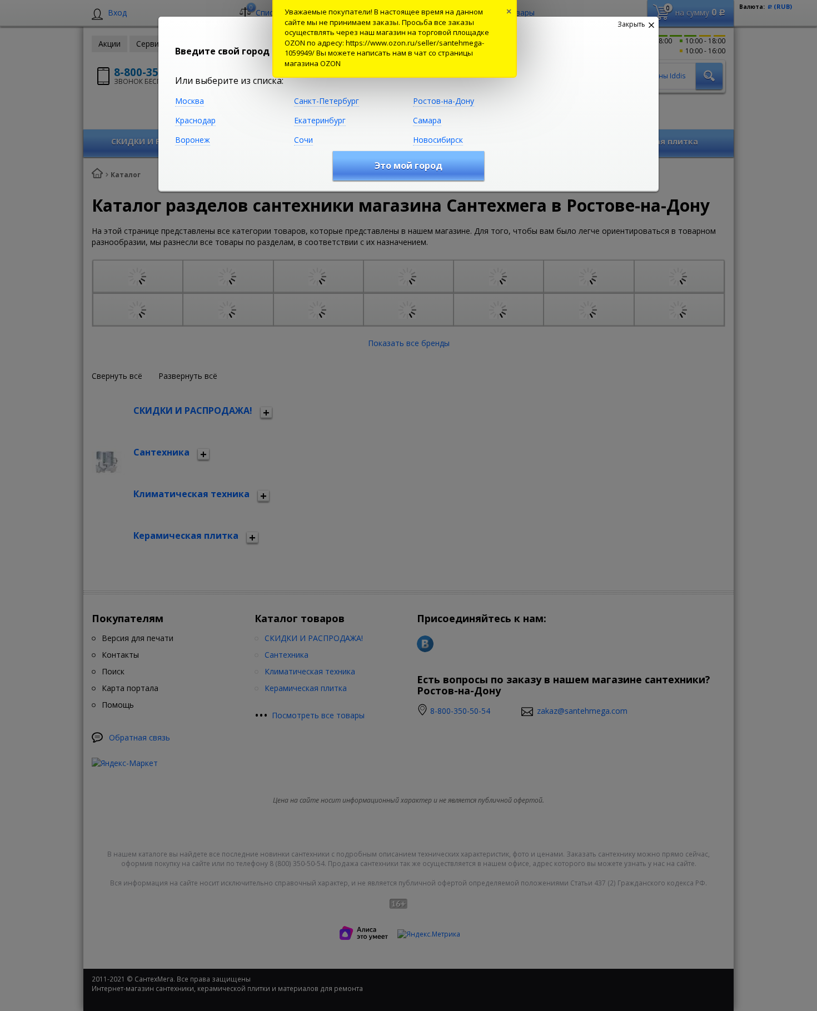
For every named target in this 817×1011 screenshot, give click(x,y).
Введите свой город (222, 51)
